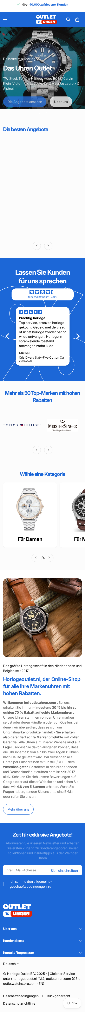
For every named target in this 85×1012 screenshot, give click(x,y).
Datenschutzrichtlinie (19, 1003)
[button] (77, 19)
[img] (42, 291)
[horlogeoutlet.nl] (22, 20)
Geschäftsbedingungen (21, 996)
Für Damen (30, 539)
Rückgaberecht (58, 996)
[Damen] (30, 509)
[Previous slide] (37, 246)
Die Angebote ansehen (24, 101)
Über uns (61, 101)
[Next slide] (48, 246)
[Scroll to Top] (77, 990)
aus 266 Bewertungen (43, 297)
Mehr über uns (18, 809)
